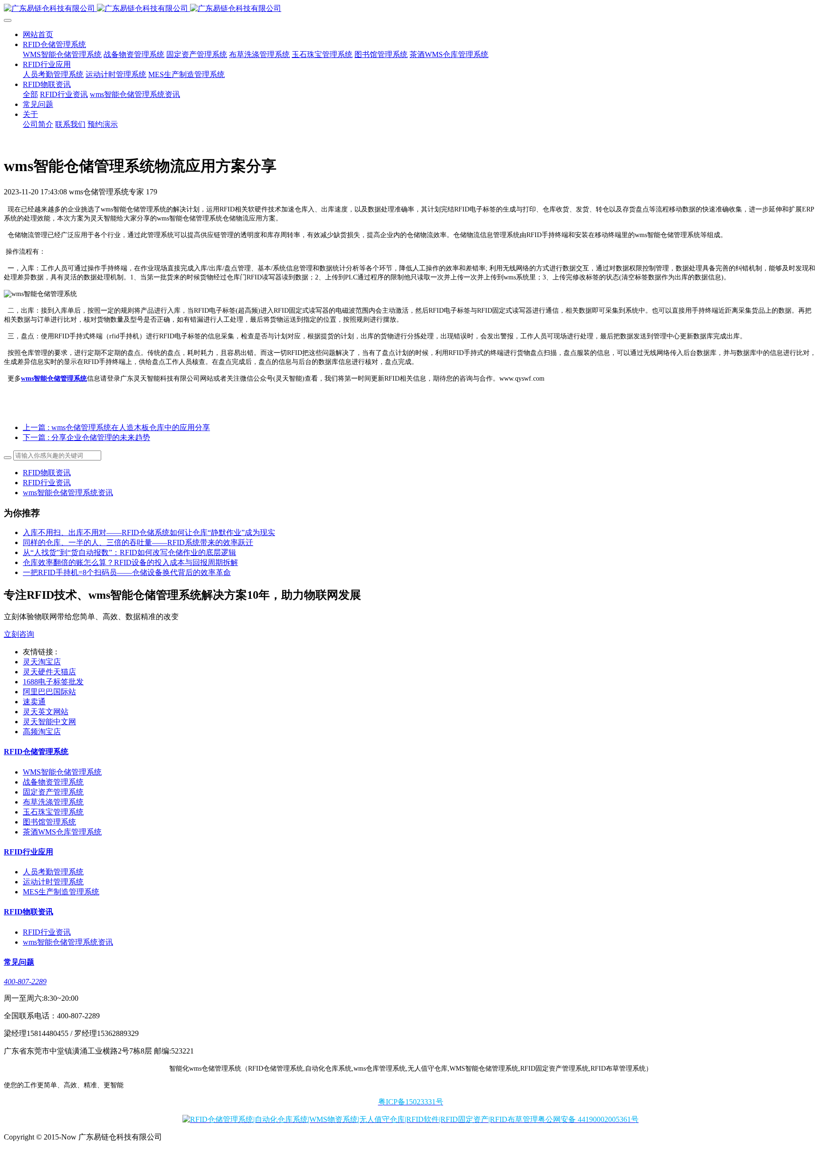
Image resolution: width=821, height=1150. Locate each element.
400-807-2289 (25, 982)
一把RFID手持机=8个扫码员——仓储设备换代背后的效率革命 (127, 572)
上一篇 (116, 427)
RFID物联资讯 (47, 473)
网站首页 (38, 34)
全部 (30, 94)
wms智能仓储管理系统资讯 (68, 493)
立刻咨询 (19, 634)
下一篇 (86, 437)
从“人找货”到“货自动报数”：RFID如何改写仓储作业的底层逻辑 (129, 552)
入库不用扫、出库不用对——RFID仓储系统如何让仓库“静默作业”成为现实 (149, 532)
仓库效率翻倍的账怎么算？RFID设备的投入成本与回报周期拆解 (130, 562)
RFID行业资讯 (47, 483)
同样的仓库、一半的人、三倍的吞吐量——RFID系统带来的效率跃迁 (138, 542)
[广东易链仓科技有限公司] (410, 9)
